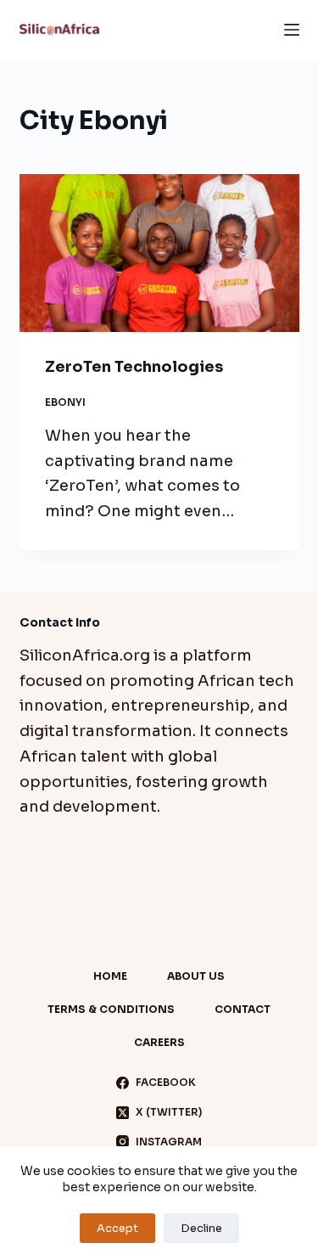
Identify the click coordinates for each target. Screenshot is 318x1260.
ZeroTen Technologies (134, 366)
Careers (159, 1042)
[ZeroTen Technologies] (159, 253)
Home (110, 976)
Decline (201, 1228)
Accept (117, 1228)
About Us (196, 976)
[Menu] (291, 29)
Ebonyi (65, 402)
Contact (243, 1009)
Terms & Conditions (111, 1009)
